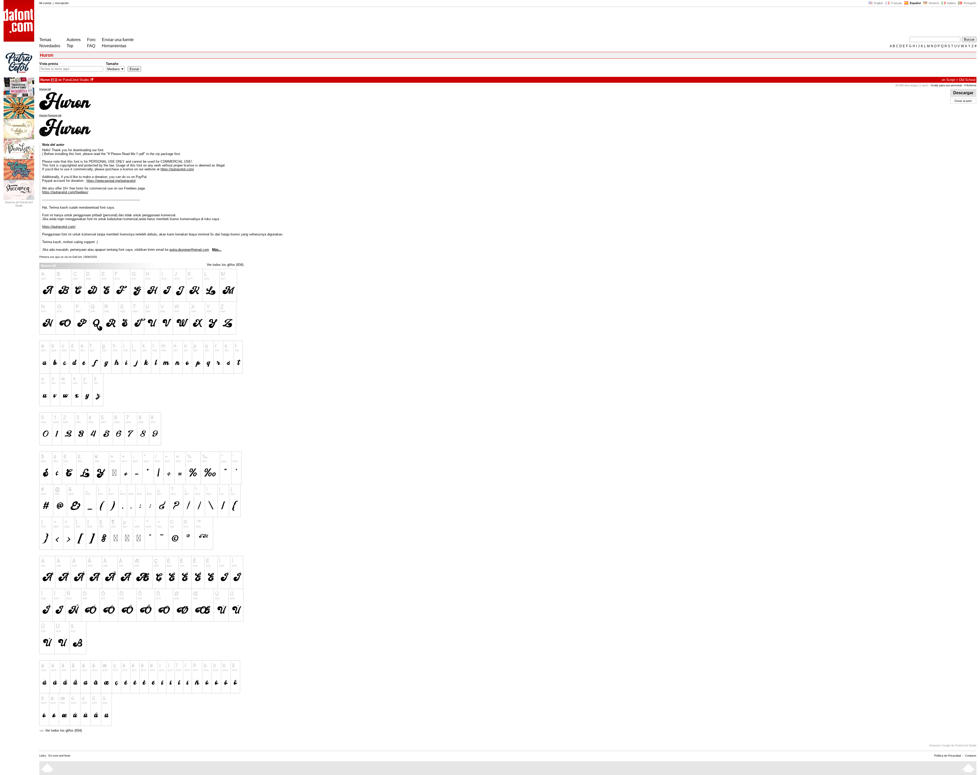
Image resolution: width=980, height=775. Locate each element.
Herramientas (114, 46)
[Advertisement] (132, 22)
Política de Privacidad (947, 755)
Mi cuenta (45, 3)
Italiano (951, 3)
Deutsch (933, 3)
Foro (91, 40)
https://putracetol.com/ (177, 169)
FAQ (91, 46)
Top (70, 46)
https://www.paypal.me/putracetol (111, 181)
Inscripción (62, 3)
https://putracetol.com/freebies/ (65, 192)
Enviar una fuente (118, 40)
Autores (74, 40)
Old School (967, 80)
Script (950, 80)
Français (896, 3)
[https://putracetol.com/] (92, 80)
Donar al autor (963, 100)
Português (969, 3)
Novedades (49, 46)
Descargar (963, 93)
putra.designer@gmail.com (189, 250)
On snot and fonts (59, 755)
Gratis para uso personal (946, 85)
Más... (217, 250)
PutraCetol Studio (76, 80)
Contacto (970, 755)
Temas (45, 40)
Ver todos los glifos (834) (225, 265)
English (878, 3)
